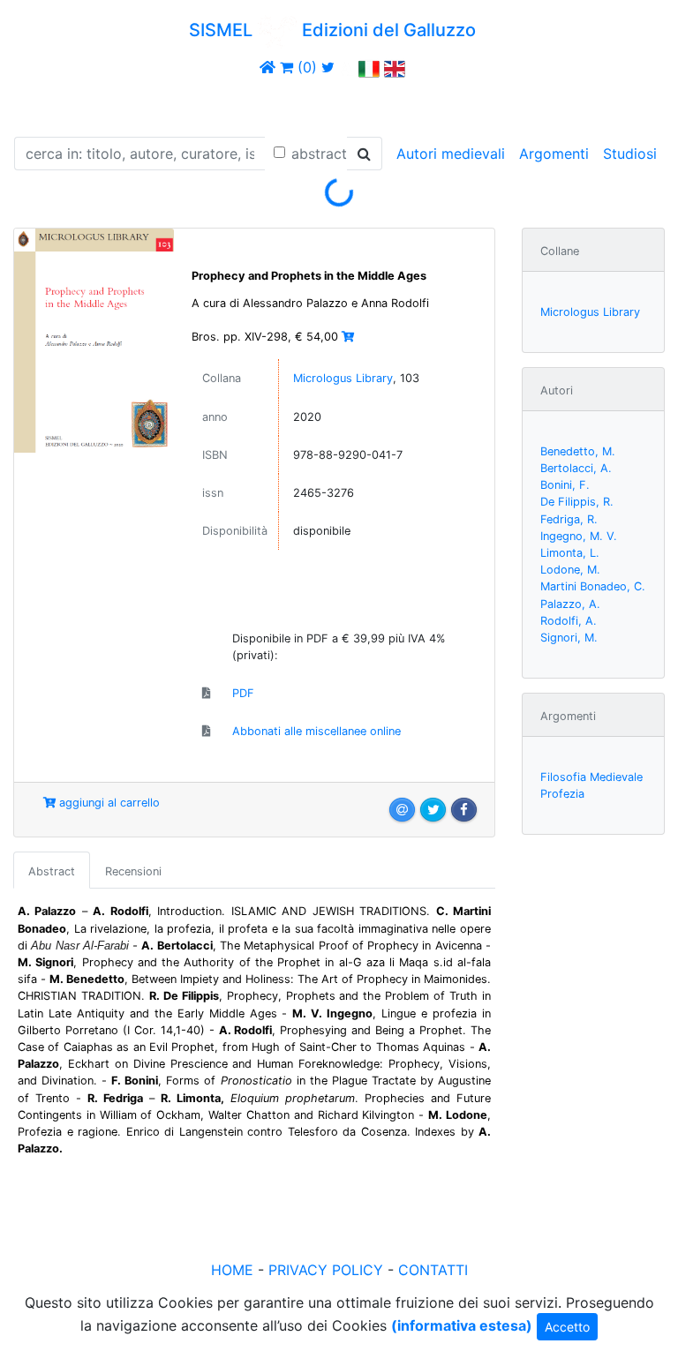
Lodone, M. (570, 569)
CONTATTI (433, 1270)
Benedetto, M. (577, 451)
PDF (243, 693)
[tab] (51, 870)
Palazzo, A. (570, 604)
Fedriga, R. (569, 519)
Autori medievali (450, 153)
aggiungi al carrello (108, 802)
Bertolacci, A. (576, 468)
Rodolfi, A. (568, 620)
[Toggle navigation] (39, 104)
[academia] (347, 67)
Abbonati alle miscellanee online (316, 731)
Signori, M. (569, 637)
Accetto (567, 1326)
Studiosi (630, 153)
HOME (232, 1270)
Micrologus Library (343, 378)
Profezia (562, 793)
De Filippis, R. (577, 501)
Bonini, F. (565, 485)
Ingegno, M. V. (578, 536)
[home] (267, 67)
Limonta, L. (569, 552)
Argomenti (554, 153)
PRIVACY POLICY (325, 1270)
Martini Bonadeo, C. (592, 586)
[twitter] (328, 67)
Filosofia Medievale (591, 777)
